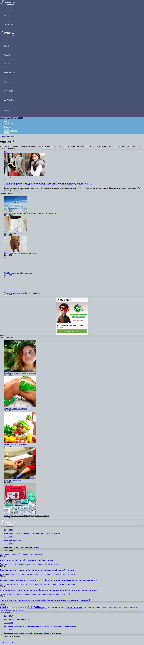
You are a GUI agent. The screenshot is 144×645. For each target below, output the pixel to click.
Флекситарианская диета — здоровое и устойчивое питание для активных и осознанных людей (48, 580)
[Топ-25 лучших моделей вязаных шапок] (15, 271)
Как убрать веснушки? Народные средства (20, 373)
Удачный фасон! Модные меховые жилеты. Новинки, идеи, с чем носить (48, 183)
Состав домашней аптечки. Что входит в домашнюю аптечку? (26, 516)
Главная (3, 136)
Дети (6, 64)
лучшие (69, 607)
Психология (8, 127)
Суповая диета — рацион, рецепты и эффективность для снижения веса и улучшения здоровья (48, 590)
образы (89, 607)
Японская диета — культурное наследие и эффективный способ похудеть (37, 570)
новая (84, 607)
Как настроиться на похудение (15, 444)
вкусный (25, 607)
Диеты (7, 82)
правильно (104, 607)
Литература (8, 129)
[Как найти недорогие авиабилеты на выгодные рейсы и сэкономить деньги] (15, 211)
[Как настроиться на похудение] (20, 442)
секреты (14, 610)
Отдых (7, 55)
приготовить (113, 607)
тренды (20, 610)
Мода (6, 46)
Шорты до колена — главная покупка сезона (20, 253)
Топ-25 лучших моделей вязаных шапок (18, 273)
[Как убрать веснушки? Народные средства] (20, 371)
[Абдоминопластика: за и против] (20, 407)
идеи (49, 607)
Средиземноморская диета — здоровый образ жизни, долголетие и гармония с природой (45, 600)
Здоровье (9, 100)
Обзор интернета (10, 131)
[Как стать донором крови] (20, 478)
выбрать (34, 607)
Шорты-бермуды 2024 (12, 233)
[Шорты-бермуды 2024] (15, 231)
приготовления (123, 607)
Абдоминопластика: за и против (15, 409)
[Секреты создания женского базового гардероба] (15, 291)
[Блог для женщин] (10, 5)
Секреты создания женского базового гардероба (21, 293)
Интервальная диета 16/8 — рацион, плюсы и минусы (27, 560)
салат (9, 610)
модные (78, 607)
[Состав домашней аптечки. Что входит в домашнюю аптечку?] (20, 514)
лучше (62, 607)
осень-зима (96, 607)
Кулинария (9, 73)
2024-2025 (10, 607)
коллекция (55, 607)
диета (43, 607)
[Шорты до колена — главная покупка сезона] (15, 251)
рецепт (4, 610)
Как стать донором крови (13, 480)
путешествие (133, 607)
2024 (3, 607)
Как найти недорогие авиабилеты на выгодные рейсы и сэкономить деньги (31, 213)
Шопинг (7, 133)
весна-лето (19, 607)
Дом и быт (9, 91)
